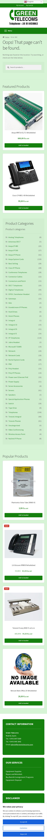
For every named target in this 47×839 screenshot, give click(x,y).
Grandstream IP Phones (17, 307)
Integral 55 (12, 329)
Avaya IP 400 (13, 246)
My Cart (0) (29, 5)
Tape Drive (12, 408)
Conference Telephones (17, 272)
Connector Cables (15, 277)
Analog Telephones (16, 237)
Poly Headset (13, 368)
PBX (10, 364)
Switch (11, 403)
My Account (20, 5)
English (30, 2)
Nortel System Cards (16, 360)
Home (7, 37)
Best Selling (13, 263)
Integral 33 (12, 325)
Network (11, 351)
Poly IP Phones (14, 373)
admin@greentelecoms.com (22, 744)
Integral (11, 320)
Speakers (12, 395)
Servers (11, 390)
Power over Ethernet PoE (18, 377)
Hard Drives (12, 312)
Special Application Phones (19, 399)
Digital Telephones (15, 290)
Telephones (13, 412)
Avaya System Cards (16, 259)
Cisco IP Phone (14, 268)
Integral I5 (12, 333)
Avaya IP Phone (14, 255)
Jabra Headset (14, 342)
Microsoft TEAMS (15, 347)
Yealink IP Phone (14, 438)
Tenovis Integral (14, 416)
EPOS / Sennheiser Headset (19, 294)
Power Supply (13, 382)
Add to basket (24, 145)
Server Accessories (15, 386)
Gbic (10, 303)
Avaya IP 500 (13, 250)
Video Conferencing (16, 430)
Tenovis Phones (14, 421)
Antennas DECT (14, 242)
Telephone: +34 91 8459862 (23, 23)
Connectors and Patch (17, 281)
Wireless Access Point (16, 434)
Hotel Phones (13, 316)
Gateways (12, 298)
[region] (23, 821)
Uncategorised (14, 425)
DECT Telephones (15, 285)
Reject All (23, 834)
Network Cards (14, 355)
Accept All (23, 822)
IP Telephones (14, 338)
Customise (23, 828)
